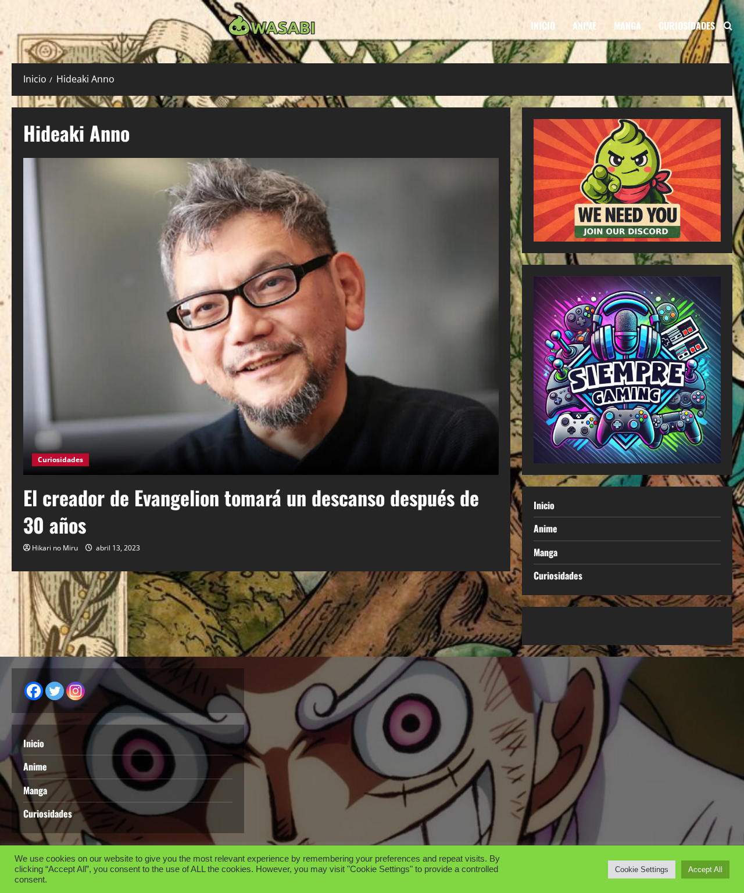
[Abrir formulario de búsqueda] (728, 26)
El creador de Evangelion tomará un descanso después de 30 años (251, 511)
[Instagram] (75, 691)
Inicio (543, 26)
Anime (584, 26)
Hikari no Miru (55, 548)
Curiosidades (687, 26)
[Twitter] (54, 691)
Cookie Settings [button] (641, 869)
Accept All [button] (705, 869)
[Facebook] (33, 691)
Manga (627, 26)
